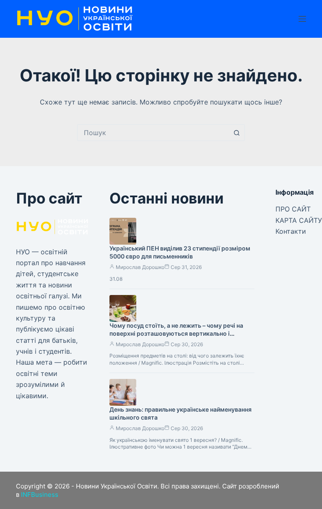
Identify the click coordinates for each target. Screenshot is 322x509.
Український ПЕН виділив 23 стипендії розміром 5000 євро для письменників (179, 252)
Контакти (290, 231)
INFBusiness (39, 495)
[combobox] (153, 132)
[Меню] (302, 19)
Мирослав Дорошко (140, 267)
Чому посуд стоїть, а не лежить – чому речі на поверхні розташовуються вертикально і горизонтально (176, 333)
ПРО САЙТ (293, 209)
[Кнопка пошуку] (236, 133)
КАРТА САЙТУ (298, 220)
